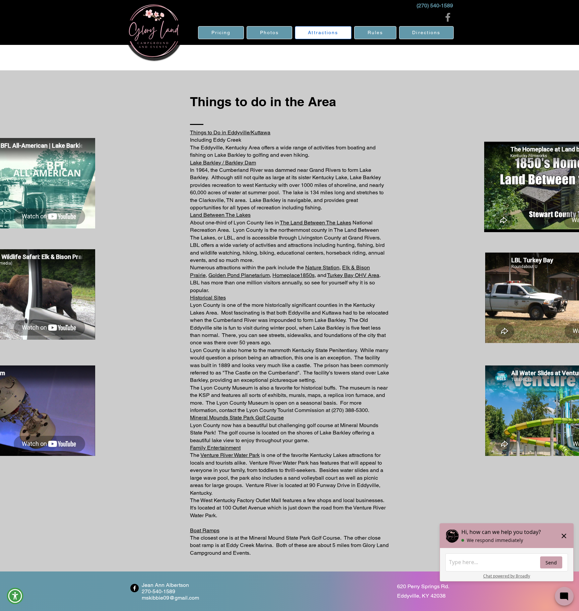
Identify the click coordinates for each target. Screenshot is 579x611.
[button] (15, 596)
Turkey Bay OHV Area (353, 275)
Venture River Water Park (230, 455)
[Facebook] (448, 17)
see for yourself (329, 282)
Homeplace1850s (293, 275)
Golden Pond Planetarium (239, 275)
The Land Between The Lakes (315, 222)
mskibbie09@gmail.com (170, 598)
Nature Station (322, 267)
